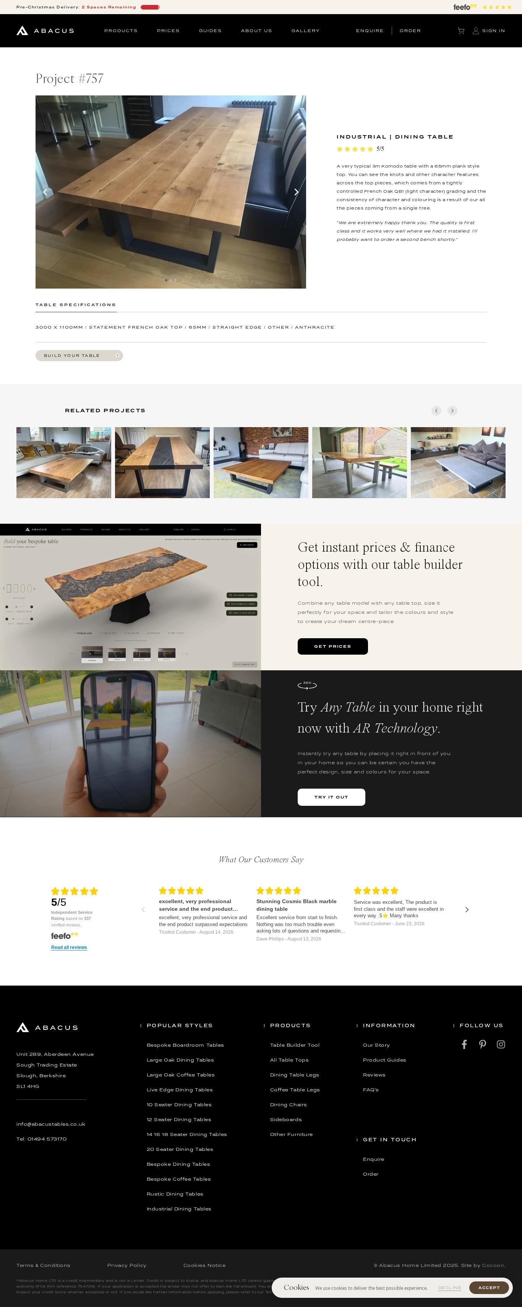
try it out (331, 797)
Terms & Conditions (43, 1265)
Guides (210, 30)
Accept (489, 1288)
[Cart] (461, 30)
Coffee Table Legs (295, 1089)
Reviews (374, 1075)
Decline (450, 1288)
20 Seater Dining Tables (180, 1149)
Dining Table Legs (294, 1075)
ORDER (410, 30)
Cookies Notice (204, 1265)
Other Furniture (291, 1134)
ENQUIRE (370, 30)
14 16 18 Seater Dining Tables (187, 1134)
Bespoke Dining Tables (179, 1164)
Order (371, 1174)
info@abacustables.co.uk (51, 1124)
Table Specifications (76, 304)
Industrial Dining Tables (179, 1209)
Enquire (373, 1159)
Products (121, 30)
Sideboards (286, 1119)
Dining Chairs (288, 1104)
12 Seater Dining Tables (179, 1119)
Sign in (494, 30)
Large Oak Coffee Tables (181, 1075)
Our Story (376, 1045)
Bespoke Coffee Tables (179, 1179)
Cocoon (493, 1265)
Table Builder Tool (295, 1045)
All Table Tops (289, 1060)
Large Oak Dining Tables (180, 1060)
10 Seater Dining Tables (179, 1104)
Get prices (333, 646)
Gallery (306, 30)
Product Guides (385, 1060)
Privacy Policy (127, 1265)
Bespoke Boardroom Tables (185, 1045)
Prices (168, 30)
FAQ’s (371, 1089)
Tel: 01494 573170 (41, 1139)
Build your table (72, 355)
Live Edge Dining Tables (180, 1089)
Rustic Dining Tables (175, 1194)
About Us (256, 30)
